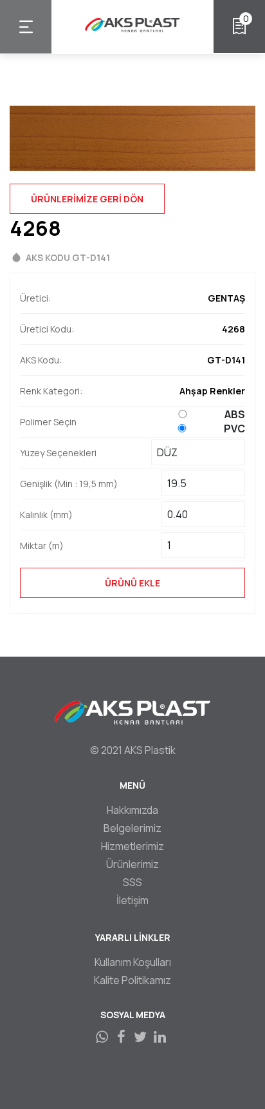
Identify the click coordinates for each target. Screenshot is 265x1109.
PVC (234, 428)
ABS (234, 414)
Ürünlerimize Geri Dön (87, 199)
